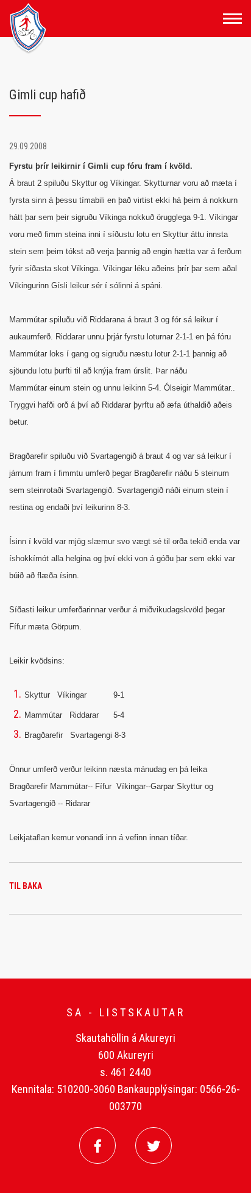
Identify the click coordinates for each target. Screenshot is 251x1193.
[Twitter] (153, 1145)
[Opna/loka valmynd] (232, 18)
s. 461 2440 (125, 1072)
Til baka (25, 886)
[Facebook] (97, 1145)
